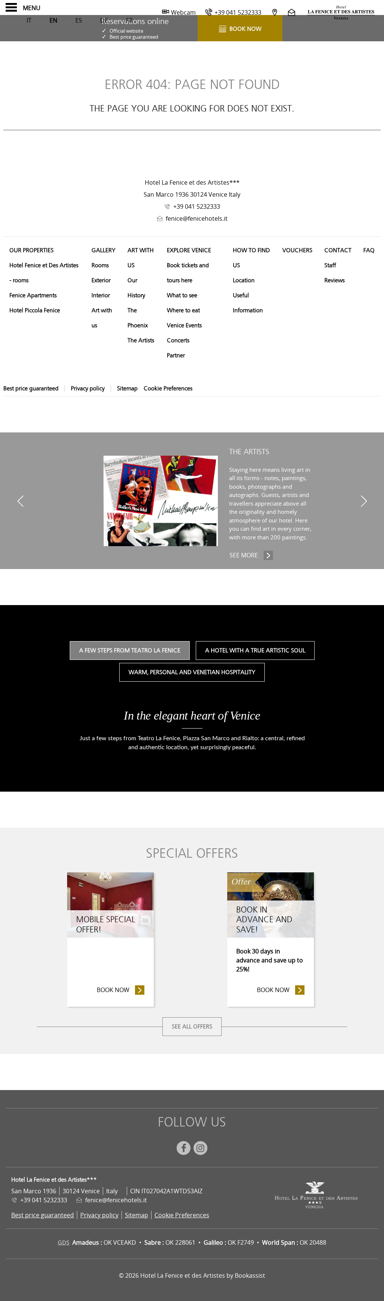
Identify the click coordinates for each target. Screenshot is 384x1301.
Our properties (31, 250)
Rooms (100, 265)
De (104, 20)
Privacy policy (88, 388)
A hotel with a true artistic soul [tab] (255, 650)
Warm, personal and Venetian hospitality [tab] (192, 672)
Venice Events (184, 325)
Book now (121, 990)
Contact (337, 250)
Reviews (334, 280)
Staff (330, 265)
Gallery (104, 250)
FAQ (369, 250)
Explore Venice (189, 250)
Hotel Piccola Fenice (34, 310)
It (29, 20)
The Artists (141, 340)
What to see (182, 295)
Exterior (101, 280)
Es (78, 20)
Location (244, 280)
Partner (176, 355)
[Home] (340, 12)
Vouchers (297, 250)
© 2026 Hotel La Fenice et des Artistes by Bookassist (192, 1275)
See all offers (192, 1026)
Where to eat (183, 310)
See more (251, 555)
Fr (129, 20)
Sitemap (127, 388)
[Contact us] (292, 12)
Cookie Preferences (168, 388)
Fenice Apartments (33, 295)
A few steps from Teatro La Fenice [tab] (129, 650)
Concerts (178, 340)
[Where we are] (274, 12)
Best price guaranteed (30, 388)
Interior (101, 295)
